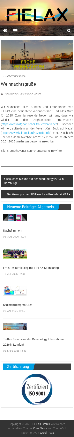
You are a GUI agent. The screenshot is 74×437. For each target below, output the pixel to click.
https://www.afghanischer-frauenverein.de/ (29, 124)
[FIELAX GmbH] (5, 31)
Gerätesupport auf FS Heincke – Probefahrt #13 (37, 194)
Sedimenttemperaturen (17, 304)
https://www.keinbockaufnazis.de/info (26, 132)
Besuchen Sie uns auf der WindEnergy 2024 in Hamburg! (34, 181)
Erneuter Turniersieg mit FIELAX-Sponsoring (31, 267)
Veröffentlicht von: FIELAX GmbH (22, 93)
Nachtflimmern (12, 230)
